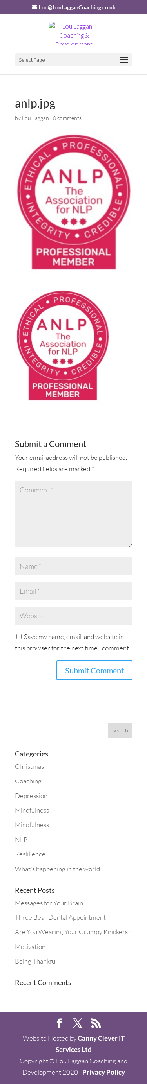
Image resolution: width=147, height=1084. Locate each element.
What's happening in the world (57, 869)
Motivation (30, 946)
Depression (31, 795)
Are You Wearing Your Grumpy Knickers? (72, 932)
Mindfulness (32, 810)
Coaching (28, 781)
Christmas (29, 766)
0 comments (67, 118)
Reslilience (30, 854)
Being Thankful (36, 961)
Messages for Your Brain (49, 903)
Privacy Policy (103, 1072)
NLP (21, 839)
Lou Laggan (35, 118)
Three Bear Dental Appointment (60, 917)
